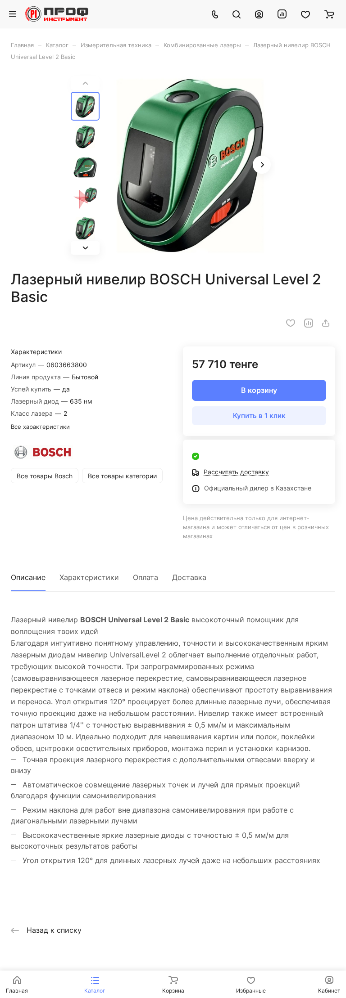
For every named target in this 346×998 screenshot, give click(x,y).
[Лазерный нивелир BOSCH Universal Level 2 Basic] (190, 165)
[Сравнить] (308, 323)
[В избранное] (290, 323)
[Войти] (259, 13)
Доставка (189, 577)
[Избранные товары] (305, 13)
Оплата (145, 577)
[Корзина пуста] (329, 13)
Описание (28, 577)
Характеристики (89, 577)
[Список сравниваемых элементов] (282, 13)
